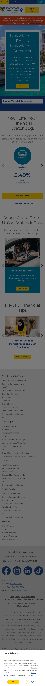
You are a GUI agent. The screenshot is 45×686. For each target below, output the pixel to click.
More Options (32, 682)
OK (13, 682)
